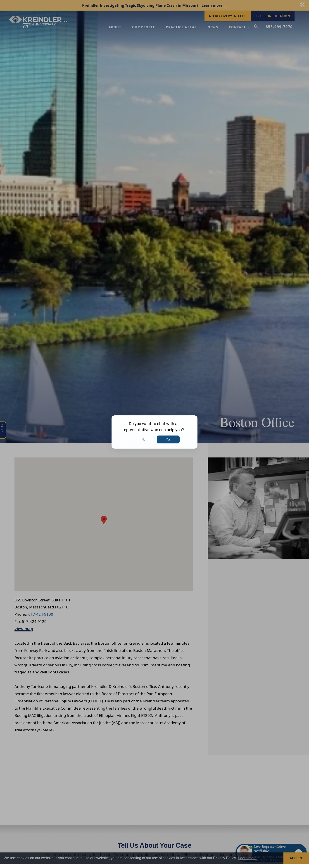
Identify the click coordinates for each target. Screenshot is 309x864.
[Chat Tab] (154, 432)
